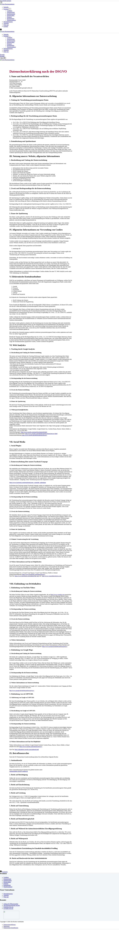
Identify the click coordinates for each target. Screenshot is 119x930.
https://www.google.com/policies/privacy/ (30, 746)
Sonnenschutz (11, 39)
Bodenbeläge (10, 45)
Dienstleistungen (8, 48)
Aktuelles (6, 50)
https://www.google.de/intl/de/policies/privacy (54, 646)
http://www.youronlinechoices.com (51, 576)
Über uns (6, 51)
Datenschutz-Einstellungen (10, 928)
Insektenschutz (11, 40)
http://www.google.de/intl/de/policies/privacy (21, 690)
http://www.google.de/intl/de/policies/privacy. (34, 435)
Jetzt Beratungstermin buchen (11, 905)
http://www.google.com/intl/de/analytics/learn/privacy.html (41, 433)
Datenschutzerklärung (9, 924)
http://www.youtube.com (58, 594)
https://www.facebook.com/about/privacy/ (33, 574)
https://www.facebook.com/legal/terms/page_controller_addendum (27, 482)
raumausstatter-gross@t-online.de (18, 771)
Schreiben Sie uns (8, 907)
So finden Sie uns (8, 908)
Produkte (5, 36)
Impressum (6, 926)
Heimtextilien (10, 42)
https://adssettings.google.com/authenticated (27, 749)
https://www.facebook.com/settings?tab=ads (27, 576)
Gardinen (9, 37)
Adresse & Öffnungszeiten (10, 904)
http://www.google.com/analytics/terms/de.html (34, 432)
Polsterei (9, 44)
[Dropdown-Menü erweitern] (10, 36)
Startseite (5, 34)
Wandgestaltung (11, 47)
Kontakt (2, 54)
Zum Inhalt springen (5, 0)
